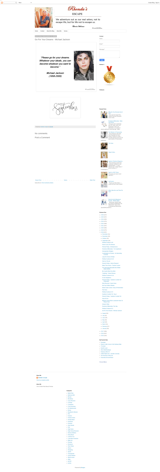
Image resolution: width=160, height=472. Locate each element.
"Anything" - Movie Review (108, 273)
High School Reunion (73, 431)
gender (69, 461)
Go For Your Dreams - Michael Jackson (112, 310)
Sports (69, 451)
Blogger (83, 467)
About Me (59, 31)
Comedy (70, 402)
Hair (69, 427)
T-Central (103, 346)
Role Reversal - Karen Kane (109, 283)
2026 (102, 215)
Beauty (69, 397)
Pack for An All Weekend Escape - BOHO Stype (114, 200)
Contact (42, 31)
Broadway (70, 398)
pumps (69, 463)
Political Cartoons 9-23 (108, 259)
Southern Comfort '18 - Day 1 (109, 294)
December (105, 234)
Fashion (70, 416)
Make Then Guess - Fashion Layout (111, 265)
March (104, 324)
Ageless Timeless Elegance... (115, 161)
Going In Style (105, 304)
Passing (70, 442)
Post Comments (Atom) (47, 182)
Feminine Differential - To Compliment (111, 249)
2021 (102, 225)
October (104, 238)
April (103, 322)
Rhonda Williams (103, 362)
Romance (70, 444)
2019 (102, 230)
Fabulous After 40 (105, 352)
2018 (102, 232)
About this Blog (50, 31)
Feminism (70, 421)
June (103, 317)
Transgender (71, 453)
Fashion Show (71, 417)
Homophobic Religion (107, 251)
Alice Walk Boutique (106, 350)
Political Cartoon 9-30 (107, 242)
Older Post (92, 180)
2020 (102, 227)
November (105, 236)
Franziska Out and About (107, 357)
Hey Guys (104, 289)
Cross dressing (71, 406)
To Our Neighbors (106, 277)
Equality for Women (73, 412)
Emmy (69, 410)
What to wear (71, 457)
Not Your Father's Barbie (108, 285)
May (103, 320)
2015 (102, 335)
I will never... (111, 181)
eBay (69, 459)
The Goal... (111, 143)
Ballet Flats (70, 393)
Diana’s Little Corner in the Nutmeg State (111, 344)
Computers (70, 404)
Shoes (69, 448)
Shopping (70, 450)
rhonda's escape (42, 377)
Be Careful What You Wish (108, 271)
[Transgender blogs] (109, 85)
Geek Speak (71, 425)
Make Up (70, 440)
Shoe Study (71, 446)
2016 (102, 333)
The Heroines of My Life (107, 355)
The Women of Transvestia (115, 132)
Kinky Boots (71, 434)
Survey (65, 31)
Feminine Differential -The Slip (110, 306)
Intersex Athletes (72, 432)
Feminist (70, 423)
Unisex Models (71, 455)
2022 (102, 223)
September (105, 240)
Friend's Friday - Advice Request (110, 263)
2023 (102, 221)
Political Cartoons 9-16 (108, 275)
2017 (102, 331)
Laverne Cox (71, 436)
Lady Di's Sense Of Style (108, 256)
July (103, 315)
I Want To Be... (112, 152)
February (104, 326)
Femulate (103, 342)
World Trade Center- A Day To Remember (112, 287)
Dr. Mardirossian (72, 408)
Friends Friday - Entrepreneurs (110, 246)
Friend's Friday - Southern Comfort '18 (111, 296)
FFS (69, 414)
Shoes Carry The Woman (108, 244)
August (104, 313)
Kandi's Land (104, 348)
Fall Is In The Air (106, 261)
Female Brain (71, 419)
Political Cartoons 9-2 (107, 308)
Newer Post (38, 180)
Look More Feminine (73, 438)
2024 (102, 219)
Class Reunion (71, 400)
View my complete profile (42, 380)
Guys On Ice (105, 298)
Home (36, 31)
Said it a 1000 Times (113, 172)
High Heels (71, 429)
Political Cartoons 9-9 (107, 292)
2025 (102, 217)
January (104, 328)
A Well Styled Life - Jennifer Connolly (110, 353)
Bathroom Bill (71, 395)
